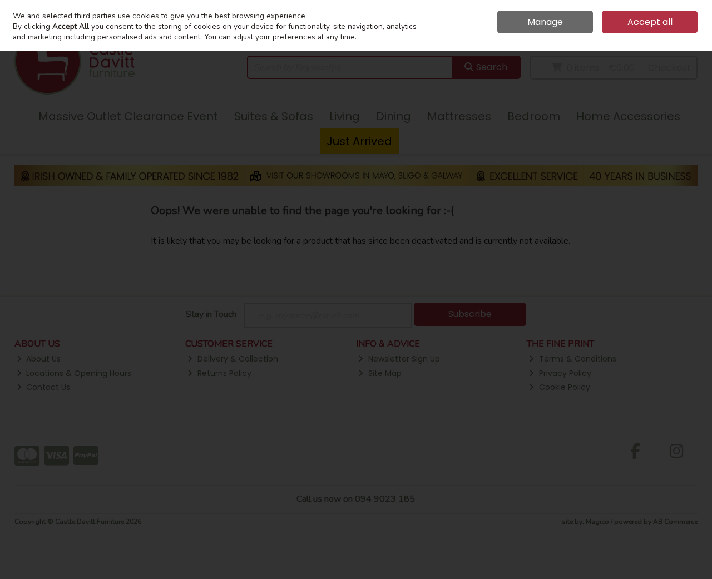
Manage (545, 22)
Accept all (650, 22)
